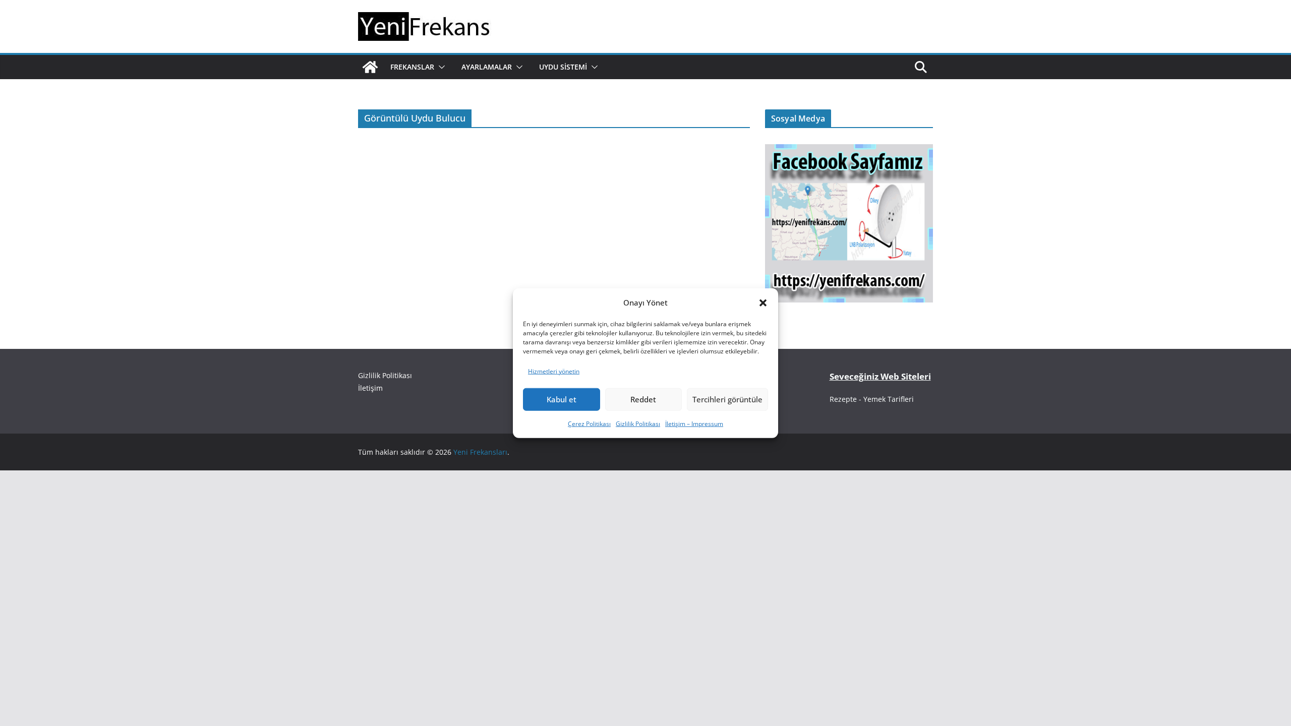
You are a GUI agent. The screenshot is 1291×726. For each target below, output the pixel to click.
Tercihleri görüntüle (727, 399)
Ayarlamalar (486, 67)
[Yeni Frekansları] (370, 67)
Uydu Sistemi (563, 67)
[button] (763, 302)
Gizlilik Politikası (638, 423)
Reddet (643, 399)
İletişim (370, 388)
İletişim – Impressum (694, 423)
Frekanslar (412, 67)
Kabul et (561, 399)
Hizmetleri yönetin (553, 371)
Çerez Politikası (589, 423)
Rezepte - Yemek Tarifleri (872, 399)
